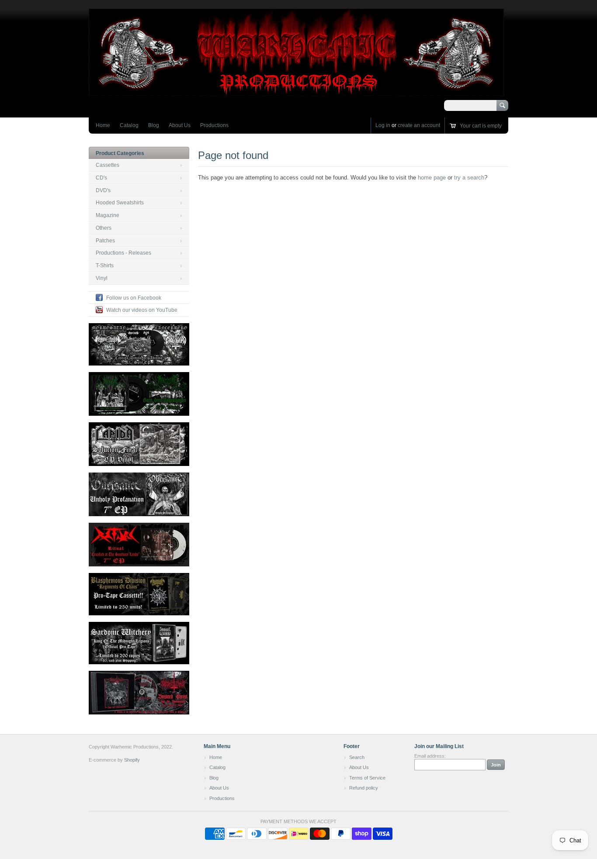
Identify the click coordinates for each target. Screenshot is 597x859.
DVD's (103, 190)
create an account (419, 125)
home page (432, 177)
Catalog (129, 125)
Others (103, 228)
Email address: (430, 756)
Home (103, 125)
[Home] (296, 92)
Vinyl (102, 278)
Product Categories (120, 153)
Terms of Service (367, 777)
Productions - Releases (123, 253)
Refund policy (363, 787)
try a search (469, 177)
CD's (101, 178)
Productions (214, 125)
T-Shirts (105, 265)
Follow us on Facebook (133, 298)
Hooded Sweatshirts (120, 203)
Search (356, 757)
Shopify (132, 759)
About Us (180, 125)
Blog (153, 125)
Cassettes (107, 165)
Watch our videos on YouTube (141, 310)
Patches (105, 241)
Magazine (107, 215)
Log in (382, 125)
